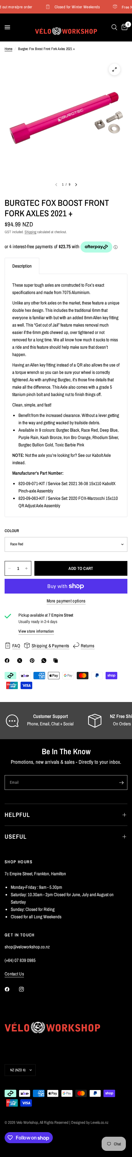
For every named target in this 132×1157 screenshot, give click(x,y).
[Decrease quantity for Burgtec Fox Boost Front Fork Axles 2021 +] (9, 568)
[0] (123, 27)
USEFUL (16, 836)
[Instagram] (26, 989)
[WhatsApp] (45, 660)
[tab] (22, 266)
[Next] (76, 184)
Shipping (30, 231)
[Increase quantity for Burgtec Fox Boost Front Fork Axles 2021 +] (26, 568)
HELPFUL (17, 814)
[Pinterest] (33, 660)
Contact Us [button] (14, 973)
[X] (21, 660)
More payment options (66, 600)
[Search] (114, 27)
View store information (36, 631)
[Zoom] (114, 69)
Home (8, 48)
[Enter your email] (121, 782)
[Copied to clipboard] (56, 660)
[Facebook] (8, 660)
